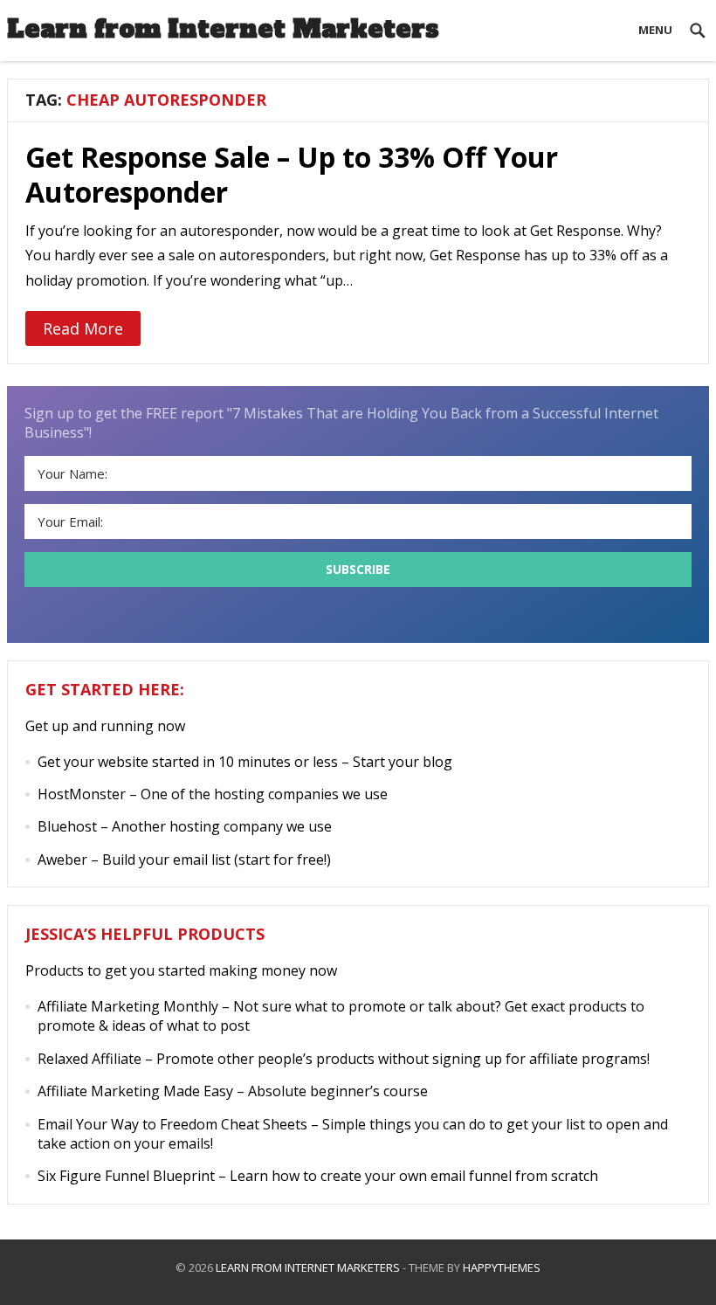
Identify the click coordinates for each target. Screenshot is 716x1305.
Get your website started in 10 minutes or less (188, 761)
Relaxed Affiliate (89, 1058)
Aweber (62, 859)
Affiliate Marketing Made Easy (135, 1091)
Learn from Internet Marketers (223, 28)
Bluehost (67, 826)
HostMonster (82, 794)
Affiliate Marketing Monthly (128, 1006)
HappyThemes (501, 1267)
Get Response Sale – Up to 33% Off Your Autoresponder (291, 174)
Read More (83, 328)
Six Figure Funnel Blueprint (126, 1175)
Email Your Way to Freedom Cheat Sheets (172, 1124)
